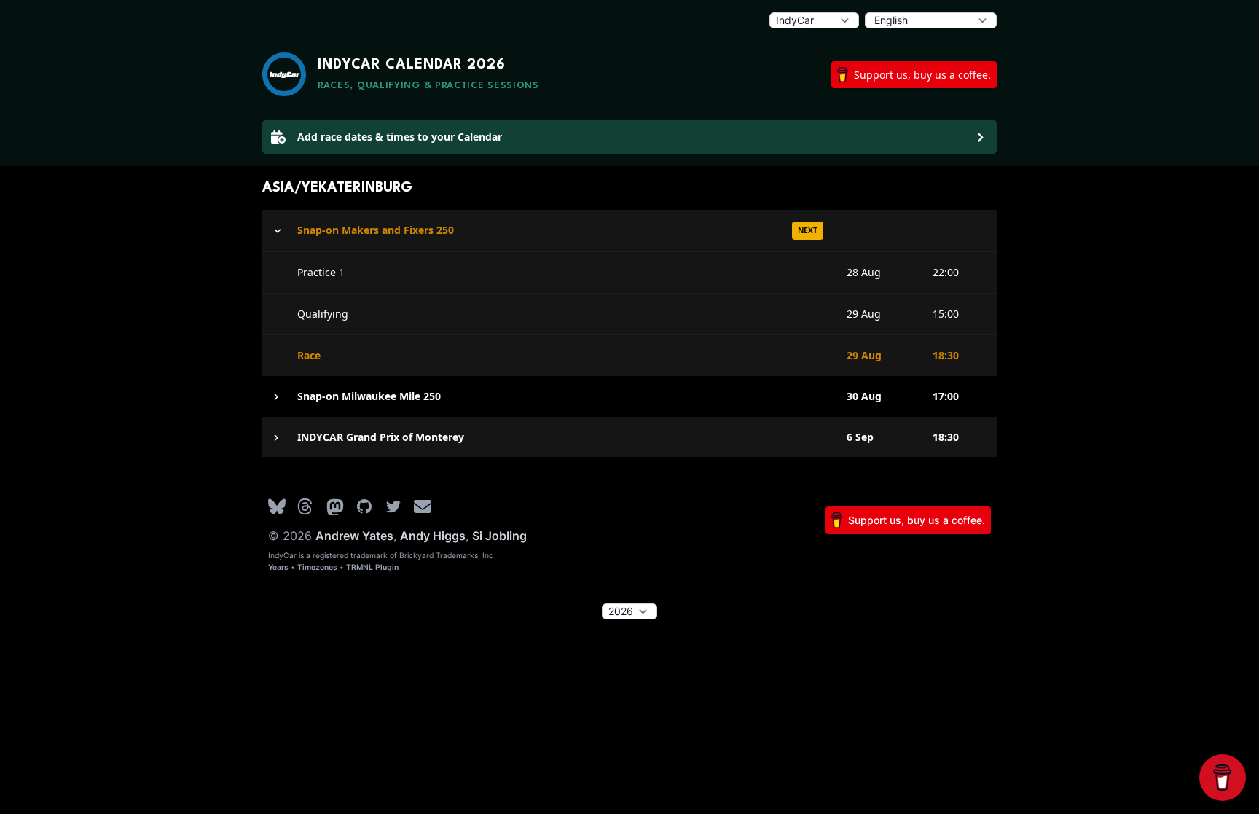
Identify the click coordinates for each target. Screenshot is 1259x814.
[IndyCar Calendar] (284, 74)
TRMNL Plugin (372, 567)
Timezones (317, 567)
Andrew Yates (354, 535)
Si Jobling (499, 535)
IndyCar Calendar (412, 64)
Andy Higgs (433, 535)
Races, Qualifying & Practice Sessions (428, 85)
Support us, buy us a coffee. (922, 75)
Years (278, 567)
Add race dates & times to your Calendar (399, 137)
